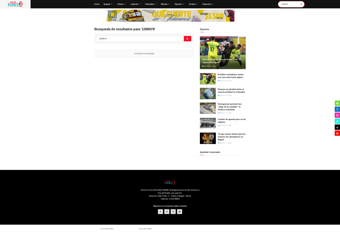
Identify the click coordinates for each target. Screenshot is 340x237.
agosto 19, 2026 (225, 95)
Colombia (149, 4)
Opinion (178, 4)
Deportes (207, 4)
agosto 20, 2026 (225, 81)
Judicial (134, 4)
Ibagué (107, 4)
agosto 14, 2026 (225, 113)
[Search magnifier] (301, 4)
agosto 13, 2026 (225, 125)
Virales (192, 4)
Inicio (97, 4)
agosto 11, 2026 (225, 143)
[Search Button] (187, 38)
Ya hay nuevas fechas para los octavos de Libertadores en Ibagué (232, 137)
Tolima (120, 4)
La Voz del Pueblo (106, 229)
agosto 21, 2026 (209, 66)
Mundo (164, 4)
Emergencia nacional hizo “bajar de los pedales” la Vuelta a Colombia (230, 107)
